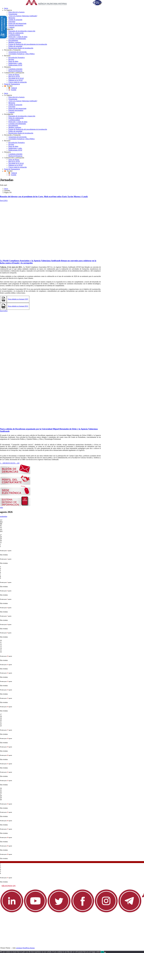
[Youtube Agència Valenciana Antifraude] (35, 912)
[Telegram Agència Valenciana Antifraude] (130, 912)
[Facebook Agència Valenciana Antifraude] (82, 912)
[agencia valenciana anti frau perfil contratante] (15, 484)
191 (9, 463)
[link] (67, 2)
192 (11, 463)
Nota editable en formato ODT (18, 299)
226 (18, 463)
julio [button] (1, 507)
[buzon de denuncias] (15, 474)
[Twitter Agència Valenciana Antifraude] (59, 912)
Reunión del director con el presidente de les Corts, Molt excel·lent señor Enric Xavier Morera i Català (44, 196)
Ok (102, 952)
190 (6, 463)
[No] (105, 952)
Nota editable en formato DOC (18, 306)
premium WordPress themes (25, 948)
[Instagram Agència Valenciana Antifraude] (106, 912)
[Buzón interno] (15, 505)
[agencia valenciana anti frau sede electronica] (15, 495)
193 (14, 463)
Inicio (6, 189)
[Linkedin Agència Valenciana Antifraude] (12, 912)
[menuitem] (74, 8)
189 (4, 463)
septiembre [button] (3, 516)
